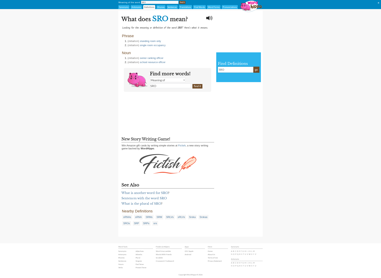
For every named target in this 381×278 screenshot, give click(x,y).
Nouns (121, 264)
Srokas (203, 217)
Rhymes (161, 7)
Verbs (120, 267)
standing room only (150, 41)
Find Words (199, 7)
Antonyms (136, 7)
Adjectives (140, 251)
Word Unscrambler (163, 251)
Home (210, 251)
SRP (136, 223)
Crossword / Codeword (165, 261)
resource (153, 62)
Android (188, 254)
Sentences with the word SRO (144, 198)
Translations (185, 7)
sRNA (138, 217)
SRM (159, 217)
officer (159, 58)
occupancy (160, 45)
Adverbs (139, 254)
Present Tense (141, 267)
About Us (211, 254)
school (143, 62)
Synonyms (124, 7)
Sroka (192, 217)
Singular (139, 261)
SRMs (149, 217)
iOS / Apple (189, 251)
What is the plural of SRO (141, 203)
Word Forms (214, 7)
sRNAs (127, 217)
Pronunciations (230, 7)
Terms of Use (213, 258)
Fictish (182, 145)
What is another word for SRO (144, 193)
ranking (151, 58)
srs (155, 223)
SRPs (146, 223)
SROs (126, 223)
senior (143, 58)
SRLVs (170, 217)
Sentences (172, 7)
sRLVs (181, 217)
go (256, 69)
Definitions (149, 7)
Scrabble (159, 258)
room (150, 45)
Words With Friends (164, 254)
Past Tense (140, 264)
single (143, 45)
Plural (138, 258)
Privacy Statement (215, 261)
